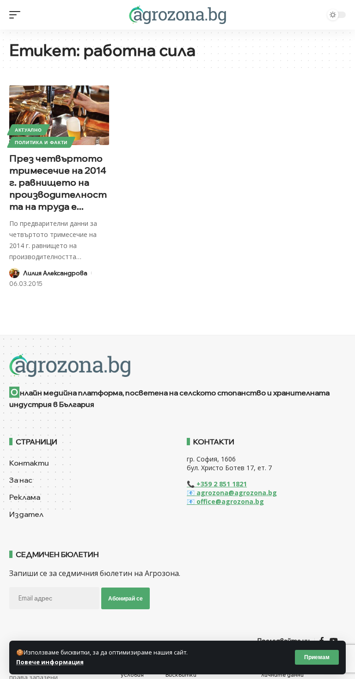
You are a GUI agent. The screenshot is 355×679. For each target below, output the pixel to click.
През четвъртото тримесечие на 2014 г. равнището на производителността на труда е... (58, 182)
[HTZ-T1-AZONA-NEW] (177, 365)
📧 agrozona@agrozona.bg (232, 492)
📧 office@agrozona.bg (225, 501)
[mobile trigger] (17, 14)
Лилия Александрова (55, 273)
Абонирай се (125, 598)
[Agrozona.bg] (177, 15)
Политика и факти (41, 142)
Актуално (28, 130)
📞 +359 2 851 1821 (217, 483)
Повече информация (50, 662)
